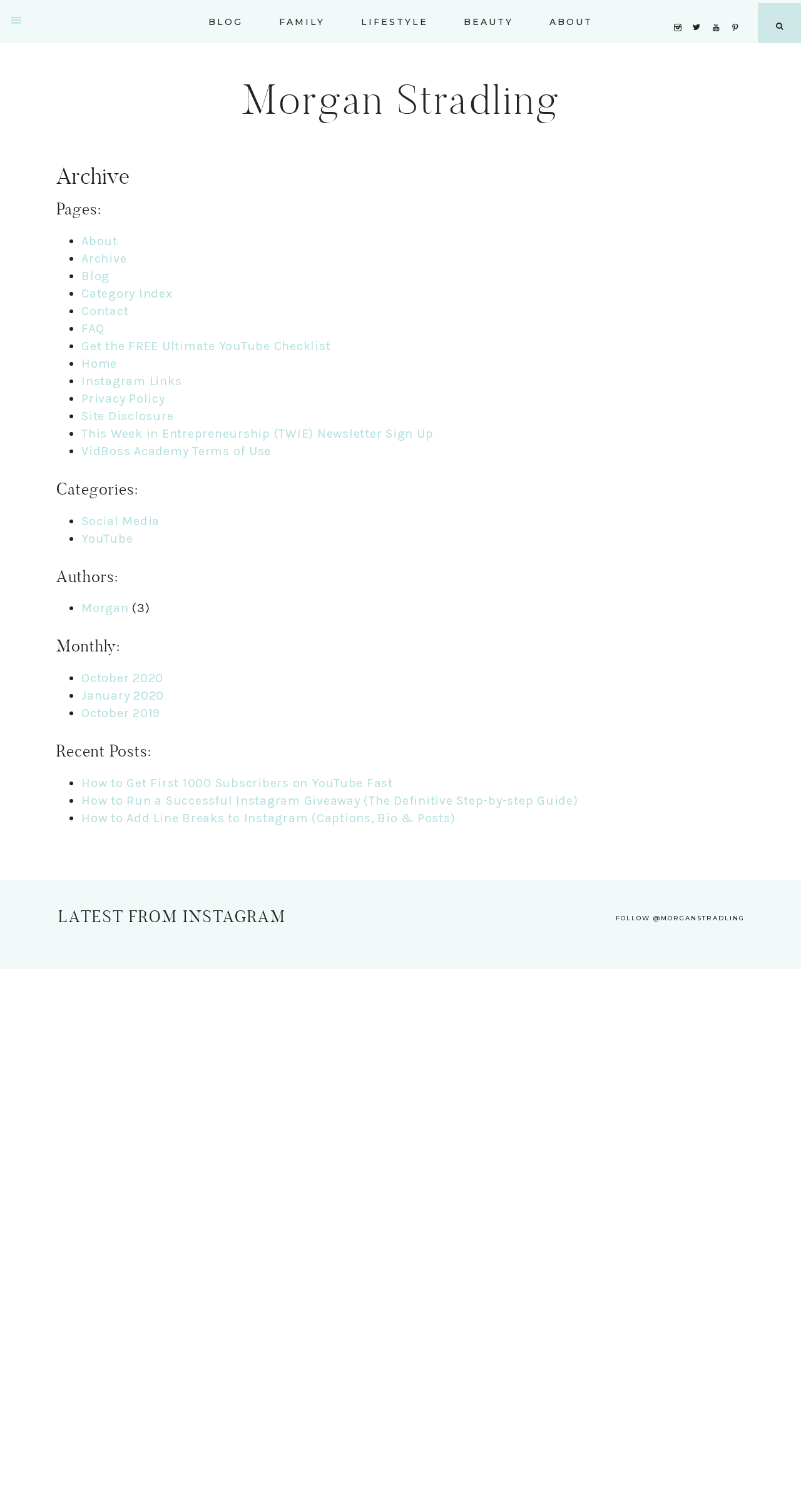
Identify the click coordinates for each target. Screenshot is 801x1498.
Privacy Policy (123, 398)
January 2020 (122, 695)
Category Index (127, 293)
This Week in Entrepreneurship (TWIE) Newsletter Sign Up (257, 433)
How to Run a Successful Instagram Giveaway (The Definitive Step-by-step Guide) (329, 800)
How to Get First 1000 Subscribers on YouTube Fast (237, 783)
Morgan (105, 608)
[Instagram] (680, 11)
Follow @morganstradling (680, 918)
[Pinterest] (738, 11)
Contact (104, 311)
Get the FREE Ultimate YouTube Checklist (205, 346)
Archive (103, 258)
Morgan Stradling (401, 100)
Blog (95, 276)
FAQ (92, 328)
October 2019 (120, 713)
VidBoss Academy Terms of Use (176, 451)
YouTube (107, 538)
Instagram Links (131, 381)
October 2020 (122, 678)
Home (99, 363)
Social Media (120, 521)
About (99, 241)
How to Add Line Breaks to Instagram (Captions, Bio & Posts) (268, 818)
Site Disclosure (127, 416)
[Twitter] (699, 11)
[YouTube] (719, 11)
